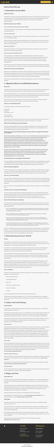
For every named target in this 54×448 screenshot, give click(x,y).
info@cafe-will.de (26, 435)
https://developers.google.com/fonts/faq (33, 395)
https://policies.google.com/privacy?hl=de (24, 396)
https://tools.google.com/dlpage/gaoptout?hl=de (13, 351)
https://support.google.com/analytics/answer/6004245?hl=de (15, 363)
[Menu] (52, 2)
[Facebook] (20, 440)
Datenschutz (30, 446)
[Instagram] (23, 440)
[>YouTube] (25, 440)
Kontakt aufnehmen (45, 1)
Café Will (5, 2)
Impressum (24, 446)
